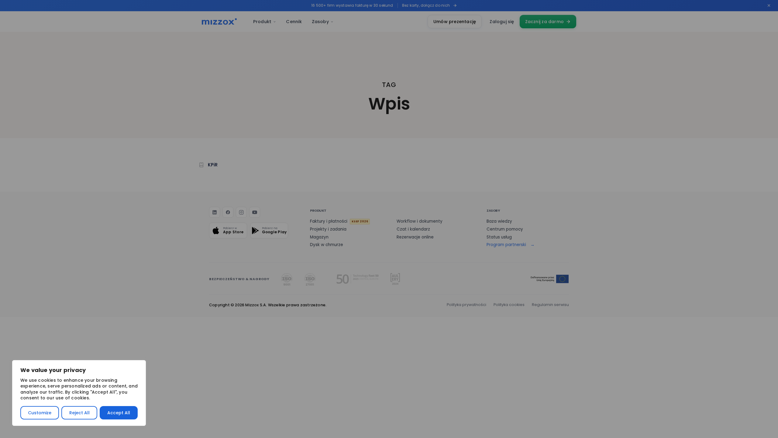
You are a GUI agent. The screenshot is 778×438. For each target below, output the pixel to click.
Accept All (118, 413)
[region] (79, 393)
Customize (39, 413)
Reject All (79, 413)
